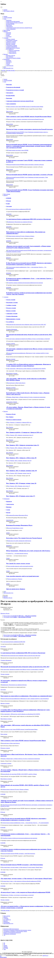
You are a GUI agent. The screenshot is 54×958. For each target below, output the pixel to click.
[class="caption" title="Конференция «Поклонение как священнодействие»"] (19, 221)
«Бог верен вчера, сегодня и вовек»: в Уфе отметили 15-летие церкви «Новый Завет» (26, 878)
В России (8, 34)
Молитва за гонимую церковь (13, 58)
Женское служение (10, 44)
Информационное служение (13, 48)
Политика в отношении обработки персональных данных (17, 930)
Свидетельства (12, 51)
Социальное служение (11, 45)
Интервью (8, 60)
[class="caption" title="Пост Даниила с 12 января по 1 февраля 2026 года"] (18, 422)
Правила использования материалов (12, 932)
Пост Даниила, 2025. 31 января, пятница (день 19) (21, 470)
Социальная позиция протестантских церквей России (19, 27)
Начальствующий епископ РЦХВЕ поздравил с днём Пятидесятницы (22, 864)
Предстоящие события (8, 11)
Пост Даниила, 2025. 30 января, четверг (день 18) (21, 483)
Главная (5, 9)
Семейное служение (11, 41)
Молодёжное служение (11, 40)
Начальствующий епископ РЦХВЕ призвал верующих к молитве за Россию (29, 174)
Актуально (8, 36)
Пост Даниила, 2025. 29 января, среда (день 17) (20, 496)
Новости (5, 31)
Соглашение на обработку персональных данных (15, 931)
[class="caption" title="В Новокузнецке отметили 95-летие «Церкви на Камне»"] (20, 236)
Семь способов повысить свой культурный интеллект (22, 576)
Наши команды (12, 53)
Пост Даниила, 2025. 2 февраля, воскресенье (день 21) (22, 445)
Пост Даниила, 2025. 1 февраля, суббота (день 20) (21, 458)
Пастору (8, 63)
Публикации (6, 59)
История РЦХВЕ (10, 24)
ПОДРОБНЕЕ (3, 957)
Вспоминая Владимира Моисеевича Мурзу (19, 525)
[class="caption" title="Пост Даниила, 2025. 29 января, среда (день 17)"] (18, 486)
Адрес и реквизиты (10, 29)
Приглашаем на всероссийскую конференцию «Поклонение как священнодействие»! (26, 696)
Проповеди (9, 61)
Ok (0, 956)
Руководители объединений (13, 21)
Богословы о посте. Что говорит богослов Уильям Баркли (24, 538)
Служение (5, 37)
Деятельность (9, 26)
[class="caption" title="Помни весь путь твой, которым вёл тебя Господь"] (18, 540)
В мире (8, 35)
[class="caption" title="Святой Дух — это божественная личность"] (17, 553)
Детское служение (10, 39)
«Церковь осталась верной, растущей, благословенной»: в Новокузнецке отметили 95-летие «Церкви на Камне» (28, 246)
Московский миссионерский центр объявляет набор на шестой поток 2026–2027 (25, 666)
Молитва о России (10, 55)
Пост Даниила (9, 56)
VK (4, 944)
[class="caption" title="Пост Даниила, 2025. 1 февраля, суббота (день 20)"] (18, 447)
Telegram (5, 946)
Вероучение (9, 25)
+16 (4, 935)
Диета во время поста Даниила (15, 589)
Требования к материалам (9, 934)
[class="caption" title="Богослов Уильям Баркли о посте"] (14, 528)
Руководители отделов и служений (14, 22)
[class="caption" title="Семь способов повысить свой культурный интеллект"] (19, 566)
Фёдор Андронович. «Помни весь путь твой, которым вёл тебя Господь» (28, 550)
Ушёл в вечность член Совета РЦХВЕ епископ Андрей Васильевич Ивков (28, 116)
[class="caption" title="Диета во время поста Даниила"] (14, 578)
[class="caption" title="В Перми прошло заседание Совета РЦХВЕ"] (17, 150)
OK (4, 943)
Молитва (5, 54)
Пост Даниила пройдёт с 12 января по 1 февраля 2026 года (24, 432)
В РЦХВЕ (8, 32)
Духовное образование (11, 46)
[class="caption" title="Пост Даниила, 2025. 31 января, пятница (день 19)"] (18, 460)
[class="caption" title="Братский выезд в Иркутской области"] (15, 382)
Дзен (4, 949)
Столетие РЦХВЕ (7, 17)
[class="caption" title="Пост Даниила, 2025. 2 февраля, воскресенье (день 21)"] (19, 435)
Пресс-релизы (6, 30)
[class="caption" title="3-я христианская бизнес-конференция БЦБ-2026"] (18, 209)
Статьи (8, 64)
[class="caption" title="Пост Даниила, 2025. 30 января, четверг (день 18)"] (18, 473)
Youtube (5, 945)
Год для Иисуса (10, 49)
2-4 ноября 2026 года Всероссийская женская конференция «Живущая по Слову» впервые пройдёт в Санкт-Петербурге (28, 365)
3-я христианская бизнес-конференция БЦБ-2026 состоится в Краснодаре (28, 219)
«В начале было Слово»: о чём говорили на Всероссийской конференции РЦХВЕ (25, 892)
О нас (4, 18)
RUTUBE (5, 948)
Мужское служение (10, 42)
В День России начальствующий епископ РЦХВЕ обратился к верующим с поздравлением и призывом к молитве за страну (29, 263)
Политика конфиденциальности (11, 928)
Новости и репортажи (14, 50)
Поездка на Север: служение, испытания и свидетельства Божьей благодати (29, 129)
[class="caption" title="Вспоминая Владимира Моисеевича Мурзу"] (17, 515)
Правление (8, 20)
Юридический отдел (8, 68)
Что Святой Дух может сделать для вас (18, 563)
